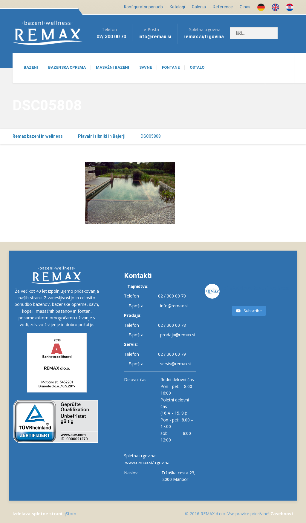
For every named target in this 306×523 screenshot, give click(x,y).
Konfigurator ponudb (143, 6)
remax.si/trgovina (203, 36)
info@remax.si (174, 306)
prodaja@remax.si (177, 335)
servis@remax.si (175, 363)
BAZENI (31, 67)
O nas (245, 6)
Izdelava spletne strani (37, 513)
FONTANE (171, 67)
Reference (223, 6)
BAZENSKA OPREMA (67, 67)
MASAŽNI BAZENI (112, 67)
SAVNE (145, 67)
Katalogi (177, 6)
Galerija (199, 6)
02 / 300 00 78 (172, 325)
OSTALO (197, 67)
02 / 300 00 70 (172, 296)
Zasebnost (281, 513)
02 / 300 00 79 (172, 354)
